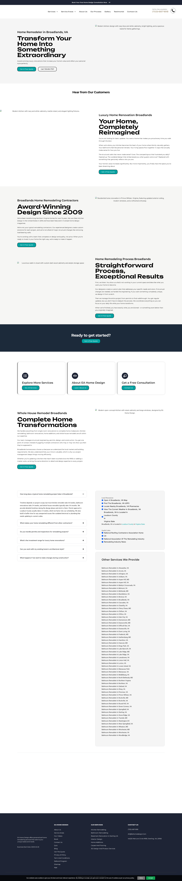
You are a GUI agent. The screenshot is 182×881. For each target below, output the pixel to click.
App (55, 867)
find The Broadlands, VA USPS (116, 503)
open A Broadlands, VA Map (115, 500)
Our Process (95, 11)
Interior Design (96, 839)
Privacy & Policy (60, 855)
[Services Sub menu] (57, 11)
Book (56, 839)
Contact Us (132, 11)
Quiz (56, 845)
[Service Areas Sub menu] (75, 11)
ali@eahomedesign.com (137, 834)
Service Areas (67, 11)
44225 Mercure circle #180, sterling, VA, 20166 (145, 839)
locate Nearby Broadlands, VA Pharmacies (121, 506)
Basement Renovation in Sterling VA (104, 836)
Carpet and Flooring (98, 845)
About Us (83, 11)
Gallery (107, 11)
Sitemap (57, 864)
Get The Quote (59, 852)
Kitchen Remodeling (98, 830)
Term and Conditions (62, 858)
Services (51, 11)
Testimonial (119, 11)
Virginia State (109, 521)
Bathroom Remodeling (99, 833)
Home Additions (97, 842)
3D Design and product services (103, 849)
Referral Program (60, 861)
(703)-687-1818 (160, 11)
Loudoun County (111, 515)
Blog (56, 849)
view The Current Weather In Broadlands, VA (122, 509)
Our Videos (58, 836)
